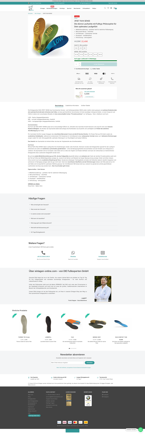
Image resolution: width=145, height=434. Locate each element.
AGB (29, 413)
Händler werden (50, 401)
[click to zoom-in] (49, 36)
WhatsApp (73, 256)
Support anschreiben (51, 399)
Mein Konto (49, 407)
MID (85, 48)
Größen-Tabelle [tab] (85, 105)
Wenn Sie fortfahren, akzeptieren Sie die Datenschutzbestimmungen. (74, 367)
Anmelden (90, 362)
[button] (115, 8)
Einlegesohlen (32, 399)
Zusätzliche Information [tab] (72, 105)
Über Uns (30, 394)
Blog (29, 396)
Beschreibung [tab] (59, 105)
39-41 (86, 54)
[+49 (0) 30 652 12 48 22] (43, 253)
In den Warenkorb (99, 64)
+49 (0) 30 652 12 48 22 (43, 256)
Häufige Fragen (50, 403)
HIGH (76, 48)
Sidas (75, 18)
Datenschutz (31, 409)
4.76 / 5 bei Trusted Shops (35, 3)
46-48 (100, 54)
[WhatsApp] (73, 253)
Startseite (30, 13)
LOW (80, 48)
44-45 (95, 54)
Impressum (31, 407)
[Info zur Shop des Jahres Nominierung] (73, 400)
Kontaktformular (102, 256)
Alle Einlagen (38, 13)
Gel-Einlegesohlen (33, 401)
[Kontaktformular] (103, 253)
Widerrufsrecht (32, 411)
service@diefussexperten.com (54, 396)
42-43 (90, 54)
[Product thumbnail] (80, 94)
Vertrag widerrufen (34, 415)
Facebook (105, 394)
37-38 (81, 54)
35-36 (76, 54)
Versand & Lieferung (51, 405)
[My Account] (111, 8)
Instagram (106, 396)
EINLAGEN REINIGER (89, 91)
